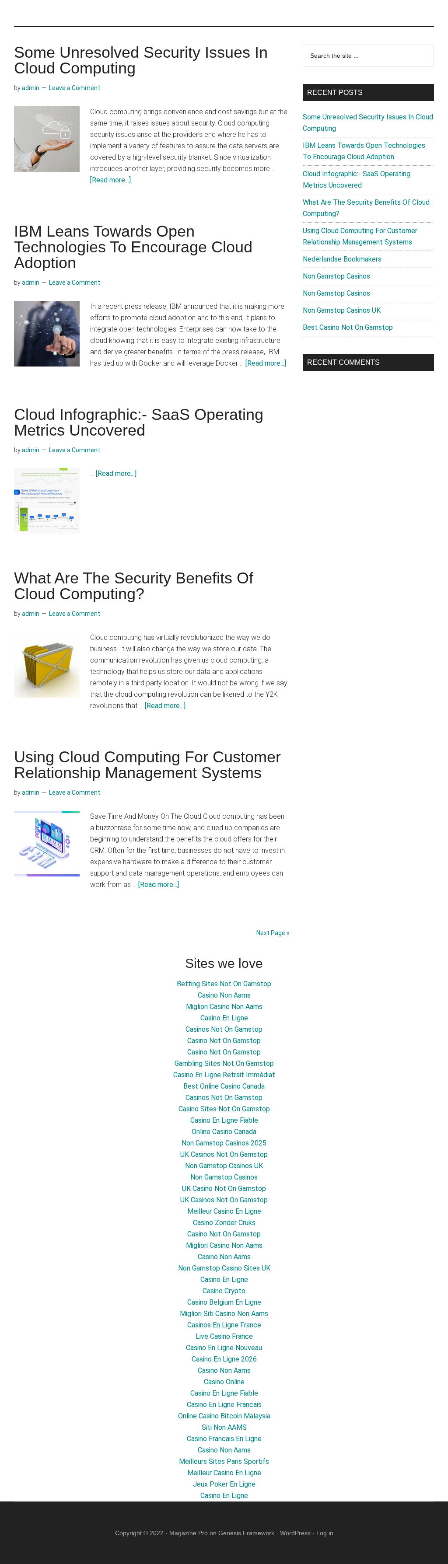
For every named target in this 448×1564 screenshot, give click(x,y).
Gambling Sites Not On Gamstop (224, 1063)
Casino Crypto (224, 1291)
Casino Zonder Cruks (224, 1222)
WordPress (295, 1532)
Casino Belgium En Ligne (224, 1302)
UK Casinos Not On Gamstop (224, 1154)
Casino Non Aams (224, 995)
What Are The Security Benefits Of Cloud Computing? (133, 586)
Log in (324, 1532)
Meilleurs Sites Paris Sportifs (224, 1461)
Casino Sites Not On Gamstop (224, 1109)
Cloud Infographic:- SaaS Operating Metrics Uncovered (138, 422)
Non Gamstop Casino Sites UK (224, 1268)
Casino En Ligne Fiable (224, 1120)
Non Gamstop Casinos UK (342, 310)
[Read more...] (110, 180)
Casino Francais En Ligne (224, 1439)
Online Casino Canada (224, 1132)
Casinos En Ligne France (224, 1325)
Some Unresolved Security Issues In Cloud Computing (141, 60)
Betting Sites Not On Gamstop (224, 984)
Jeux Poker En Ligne (224, 1484)
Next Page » (273, 932)
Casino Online (224, 1382)
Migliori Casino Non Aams (224, 1006)
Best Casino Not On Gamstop (348, 327)
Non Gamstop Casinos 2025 (224, 1143)
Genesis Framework (246, 1532)
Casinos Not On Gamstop (224, 1029)
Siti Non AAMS (224, 1427)
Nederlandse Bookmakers (342, 259)
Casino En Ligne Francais (224, 1404)
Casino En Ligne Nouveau (224, 1348)
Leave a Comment (74, 87)
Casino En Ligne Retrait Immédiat (224, 1075)
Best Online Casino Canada (224, 1086)
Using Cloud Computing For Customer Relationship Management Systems (147, 765)
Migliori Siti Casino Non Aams (224, 1313)
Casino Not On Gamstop (224, 1041)
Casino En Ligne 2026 (224, 1359)
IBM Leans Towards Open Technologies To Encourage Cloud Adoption (133, 247)
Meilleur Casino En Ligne (224, 1211)
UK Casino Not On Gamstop (224, 1188)
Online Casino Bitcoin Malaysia (224, 1416)
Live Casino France (224, 1336)
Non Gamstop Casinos (336, 276)
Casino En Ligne (224, 1018)
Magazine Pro (188, 1532)
